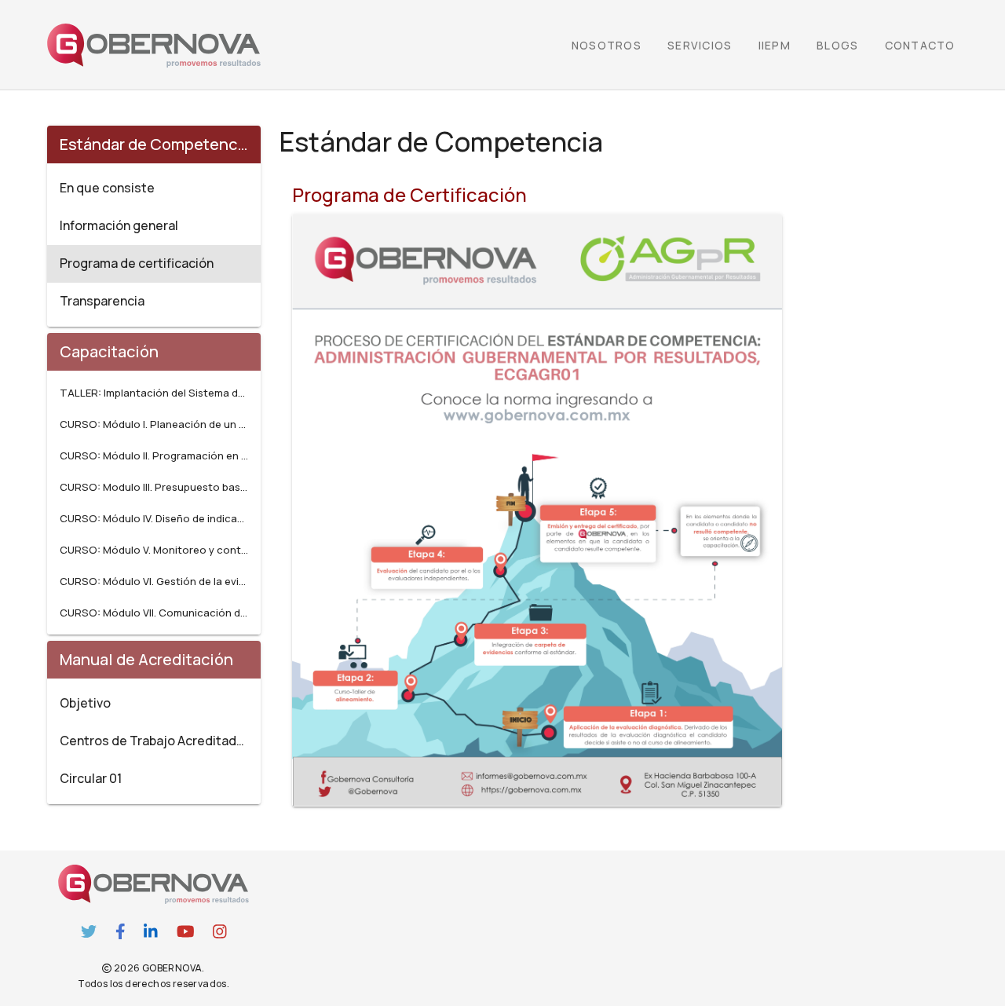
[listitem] (154, 188)
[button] (773, 45)
